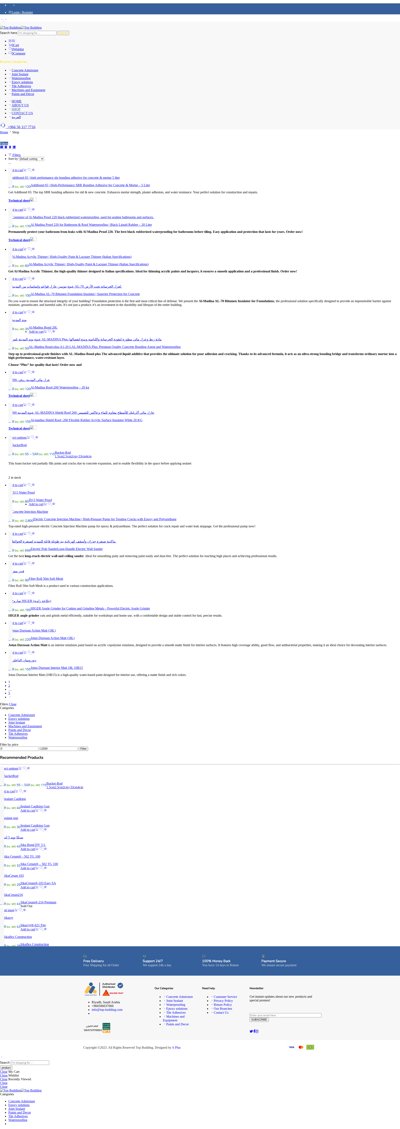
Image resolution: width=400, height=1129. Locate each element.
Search (63, 33)
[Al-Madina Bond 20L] (204, 320)
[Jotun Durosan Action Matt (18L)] (204, 630)
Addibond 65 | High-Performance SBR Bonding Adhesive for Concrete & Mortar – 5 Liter (90, 185)
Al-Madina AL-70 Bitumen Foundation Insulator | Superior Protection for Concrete (85, 294)
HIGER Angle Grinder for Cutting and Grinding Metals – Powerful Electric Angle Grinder (90, 608)
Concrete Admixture (25, 70)
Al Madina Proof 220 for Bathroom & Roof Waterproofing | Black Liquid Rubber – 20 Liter (91, 224)
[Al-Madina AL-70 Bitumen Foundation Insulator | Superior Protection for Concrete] (204, 286)
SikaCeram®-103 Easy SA (38, 883)
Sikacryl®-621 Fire (33, 925)
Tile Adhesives (21, 86)
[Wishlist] (29, 170)
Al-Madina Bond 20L (43, 327)
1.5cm (59, 456)
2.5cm (67, 456)
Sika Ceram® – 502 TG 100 (39, 864)
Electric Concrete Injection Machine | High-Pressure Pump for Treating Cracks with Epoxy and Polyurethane (104, 519)
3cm (83, 456)
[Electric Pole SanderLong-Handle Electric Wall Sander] (204, 541)
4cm (88, 456)
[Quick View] (33, 170)
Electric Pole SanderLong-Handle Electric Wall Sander (67, 549)
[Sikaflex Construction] (200, 936)
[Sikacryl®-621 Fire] (200, 917)
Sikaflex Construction (34, 944)
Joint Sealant (20, 74)
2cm (74, 456)
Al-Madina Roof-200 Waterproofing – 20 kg (60, 387)
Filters (4, 143)
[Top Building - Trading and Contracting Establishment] (21, 27)
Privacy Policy (223, 1000)
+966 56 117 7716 (20, 127)
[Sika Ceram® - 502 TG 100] (200, 856)
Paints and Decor (23, 94)
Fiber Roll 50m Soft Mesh (46, 578)
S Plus (176, 1047)
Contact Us (221, 1012)
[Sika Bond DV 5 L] (200, 837)
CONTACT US (22, 113)
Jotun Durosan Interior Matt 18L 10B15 (57, 667)
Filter (83, 748)
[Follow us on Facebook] (254, 1031)
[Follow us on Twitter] (251, 1031)
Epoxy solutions (22, 82)
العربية (16, 117)
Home (4, 132)
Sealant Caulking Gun (35, 806)
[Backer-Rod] (204, 445)
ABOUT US (20, 105)
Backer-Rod (63, 452)
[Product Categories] (10, 41)
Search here (9, 33)
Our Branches (223, 1008)
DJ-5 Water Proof (40, 500)
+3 (78, 456)
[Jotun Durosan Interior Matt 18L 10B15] (204, 660)
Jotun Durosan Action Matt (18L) (53, 638)
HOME (17, 101)
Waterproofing (21, 78)
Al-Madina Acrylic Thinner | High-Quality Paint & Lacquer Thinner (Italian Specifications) (89, 264)
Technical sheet (19, 200)
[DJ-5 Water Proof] (204, 492)
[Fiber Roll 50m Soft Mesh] (204, 571)
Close (12, 704)
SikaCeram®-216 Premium (38, 902)
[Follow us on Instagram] (256, 1031)
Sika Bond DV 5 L (33, 845)
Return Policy (223, 1004)
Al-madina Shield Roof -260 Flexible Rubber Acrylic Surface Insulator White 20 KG (86, 420)
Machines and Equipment (28, 90)
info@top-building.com (107, 1009)
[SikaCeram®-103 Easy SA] (200, 875)
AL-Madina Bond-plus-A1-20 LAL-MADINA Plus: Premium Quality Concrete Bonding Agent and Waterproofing (105, 347)
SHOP (16, 109)
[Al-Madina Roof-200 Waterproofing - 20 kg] (204, 380)
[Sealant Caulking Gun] (200, 799)
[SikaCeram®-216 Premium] (200, 894)
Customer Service (225, 997)
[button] (17, 170)
